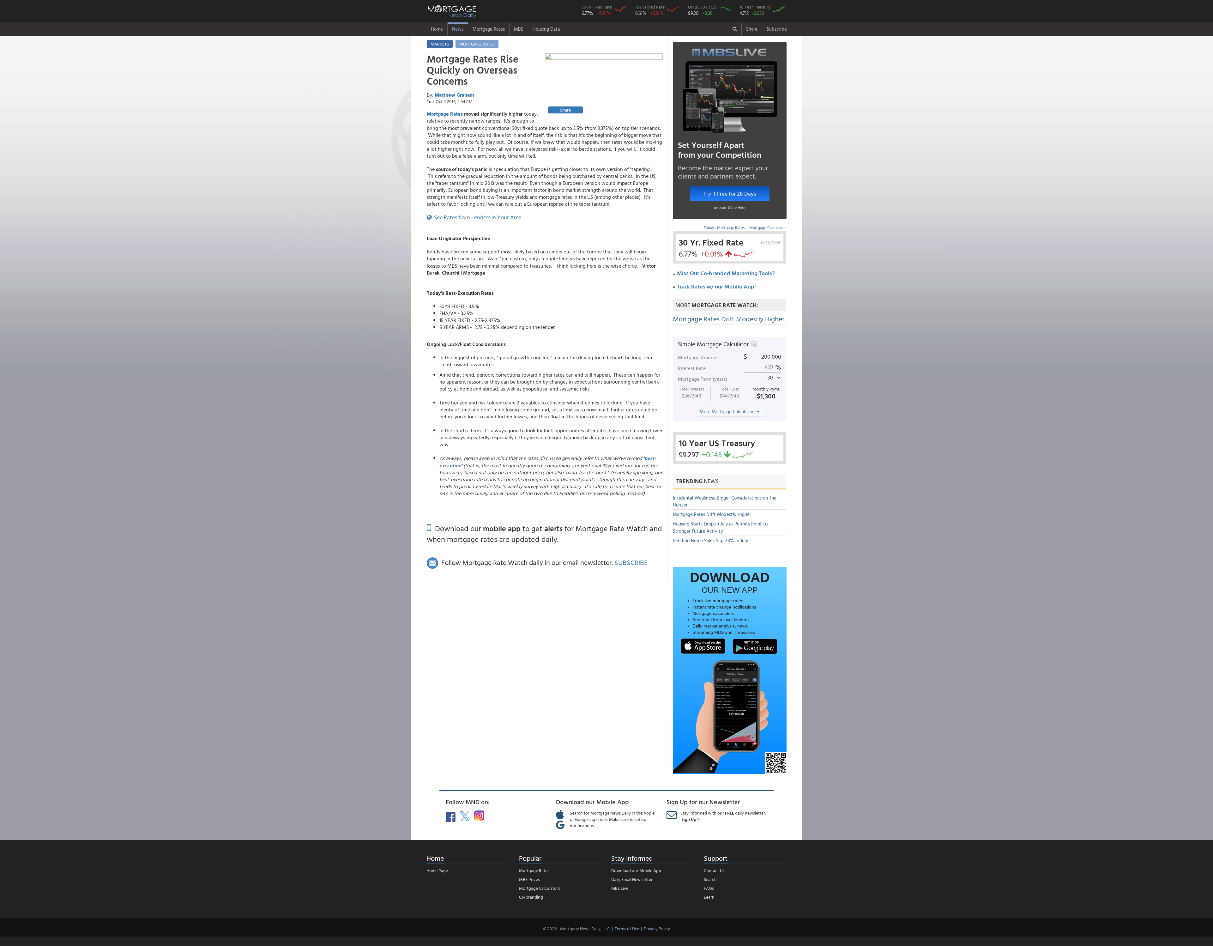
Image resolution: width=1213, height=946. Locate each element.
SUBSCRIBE (631, 562)
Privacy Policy (657, 928)
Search (710, 879)
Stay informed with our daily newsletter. (723, 816)
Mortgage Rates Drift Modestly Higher (728, 318)
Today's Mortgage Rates (724, 227)
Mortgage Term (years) (702, 379)
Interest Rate (692, 368)
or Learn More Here (729, 207)
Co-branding (531, 897)
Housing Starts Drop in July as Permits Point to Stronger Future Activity (720, 527)
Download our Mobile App (636, 870)
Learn (709, 897)
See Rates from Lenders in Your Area (476, 217)
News (457, 29)
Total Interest (691, 389)
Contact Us (714, 870)
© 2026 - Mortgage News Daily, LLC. (576, 928)
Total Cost (729, 389)
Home (437, 29)
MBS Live (619, 888)
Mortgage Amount (698, 357)
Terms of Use (627, 928)
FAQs (709, 888)
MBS (518, 29)
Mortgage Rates (489, 29)
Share (751, 29)
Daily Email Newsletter (632, 879)
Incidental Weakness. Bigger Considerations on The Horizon (724, 501)
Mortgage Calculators (767, 227)
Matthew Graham (454, 95)
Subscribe (777, 29)
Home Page (437, 870)
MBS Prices (529, 879)
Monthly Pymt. (766, 389)
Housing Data (546, 29)
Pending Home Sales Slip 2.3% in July (710, 540)
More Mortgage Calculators (728, 411)
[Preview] (604, 84)
